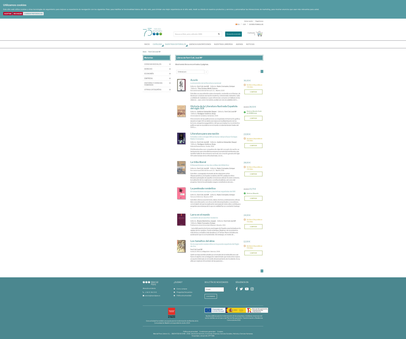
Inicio (147, 44)
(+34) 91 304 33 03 (151, 292)
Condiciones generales (207, 331)
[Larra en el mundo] (181, 220)
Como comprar (182, 289)
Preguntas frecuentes (184, 292)
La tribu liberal (198, 162)
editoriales (175, 44)
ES (239, 24)
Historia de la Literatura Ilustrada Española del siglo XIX (213, 107)
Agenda (239, 44)
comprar (253, 92)
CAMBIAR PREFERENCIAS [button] (33, 13)
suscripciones (200, 44)
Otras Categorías (152, 90)
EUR (244, 24)
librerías (223, 44)
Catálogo (157, 44)
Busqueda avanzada (233, 34)
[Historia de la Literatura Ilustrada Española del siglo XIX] (181, 111)
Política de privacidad (184, 295)
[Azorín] (181, 85)
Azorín (194, 80)
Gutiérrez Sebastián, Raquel (207, 111)
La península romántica (202, 188)
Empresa (148, 78)
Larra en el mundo (200, 214)
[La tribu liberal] (181, 167)
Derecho (148, 69)
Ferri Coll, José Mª (154, 52)
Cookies (220, 331)
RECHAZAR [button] (18, 13)
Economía (149, 74)
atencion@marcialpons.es (152, 295)
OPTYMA (211, 336)
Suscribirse (210, 296)
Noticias (250, 44)
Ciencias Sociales (152, 64)
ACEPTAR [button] (7, 13)
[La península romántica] (181, 193)
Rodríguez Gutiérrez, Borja (207, 114)
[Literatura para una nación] (181, 138)
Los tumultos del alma (202, 241)
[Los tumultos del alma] (181, 246)
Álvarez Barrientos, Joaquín (206, 221)
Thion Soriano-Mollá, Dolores (208, 88)
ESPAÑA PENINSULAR (256, 24)
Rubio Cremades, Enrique (226, 86)
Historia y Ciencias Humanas (153, 84)
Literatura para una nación (204, 133)
